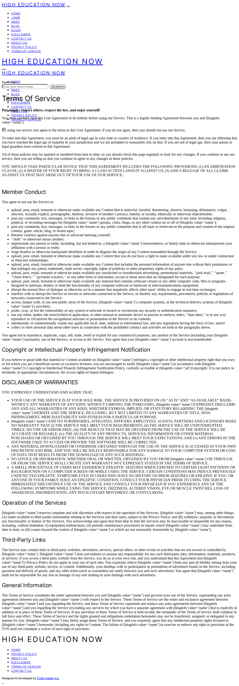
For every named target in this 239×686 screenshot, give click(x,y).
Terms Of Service (26, 51)
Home (16, 13)
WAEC (15, 22)
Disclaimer (21, 34)
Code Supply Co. (48, 678)
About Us (19, 43)
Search (57, 86)
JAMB (15, 17)
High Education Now (33, 4)
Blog (15, 26)
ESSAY (16, 30)
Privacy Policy (24, 47)
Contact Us (21, 38)
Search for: (9, 82)
